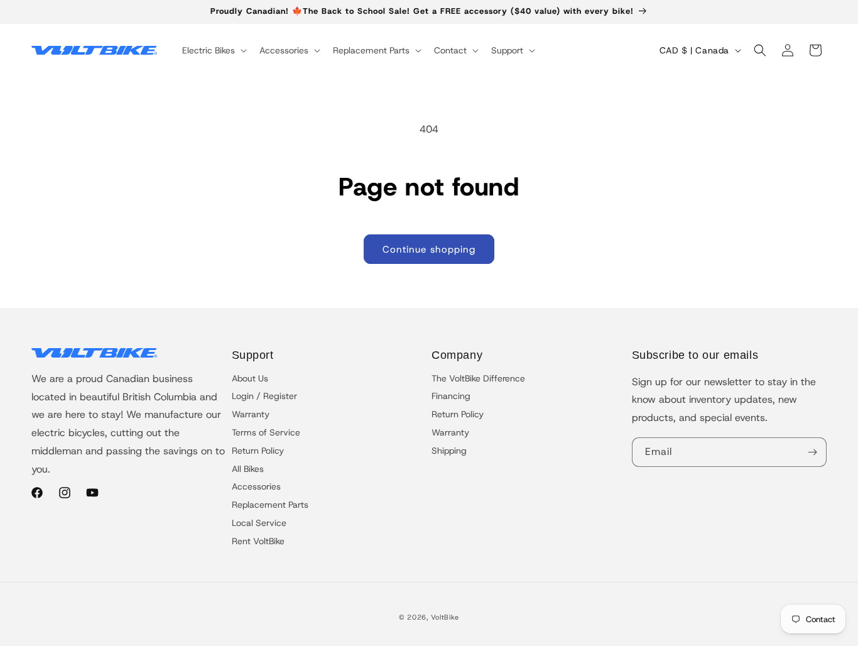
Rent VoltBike (258, 541)
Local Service (259, 522)
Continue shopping (429, 249)
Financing (451, 396)
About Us (250, 378)
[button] (213, 50)
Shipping (449, 450)
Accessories (256, 486)
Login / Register (264, 396)
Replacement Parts (270, 504)
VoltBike (445, 617)
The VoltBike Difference (478, 378)
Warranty (250, 414)
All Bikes (248, 468)
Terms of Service (266, 432)
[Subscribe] (812, 452)
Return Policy (258, 450)
